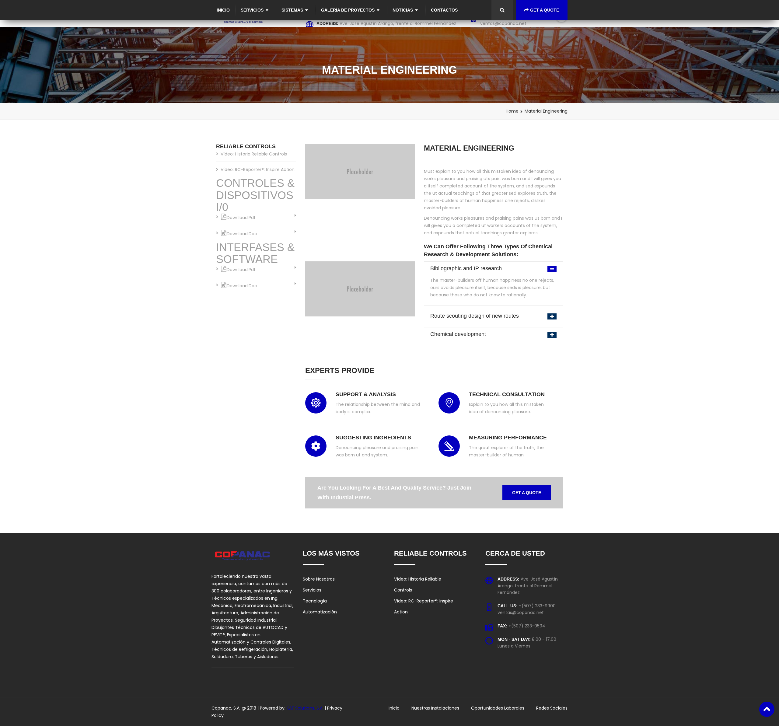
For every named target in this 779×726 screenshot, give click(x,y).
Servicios (252, 10)
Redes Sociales (552, 708)
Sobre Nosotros (319, 579)
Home (512, 111)
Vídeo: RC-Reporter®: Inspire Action (258, 169)
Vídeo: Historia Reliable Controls (254, 154)
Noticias (403, 10)
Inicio (223, 10)
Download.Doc (242, 234)
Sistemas (292, 10)
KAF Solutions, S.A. (306, 708)
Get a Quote (544, 10)
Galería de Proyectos (348, 10)
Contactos (444, 10)
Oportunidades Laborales (497, 708)
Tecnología (315, 601)
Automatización (320, 612)
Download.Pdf (241, 218)
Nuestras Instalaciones (435, 708)
